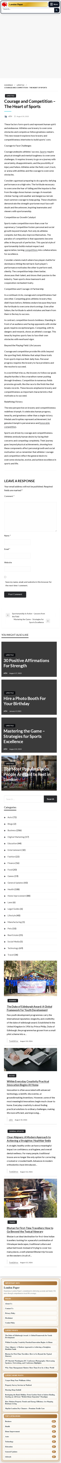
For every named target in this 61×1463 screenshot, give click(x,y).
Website (8, 562)
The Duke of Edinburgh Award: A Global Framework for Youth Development (29, 1008)
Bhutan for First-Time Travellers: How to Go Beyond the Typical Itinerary (30, 1229)
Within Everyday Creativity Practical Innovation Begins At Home (28, 1083)
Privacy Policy (10, 1313)
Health (11, 889)
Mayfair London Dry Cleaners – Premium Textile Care (25, 1408)
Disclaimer (9, 1318)
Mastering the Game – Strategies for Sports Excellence (24, 736)
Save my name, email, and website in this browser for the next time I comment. (28, 584)
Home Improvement (17, 895)
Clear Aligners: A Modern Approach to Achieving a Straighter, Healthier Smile (29, 1139)
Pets (10, 928)
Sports (43, 151)
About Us (8, 1303)
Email (7, 549)
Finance (11, 863)
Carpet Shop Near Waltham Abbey (18, 1380)
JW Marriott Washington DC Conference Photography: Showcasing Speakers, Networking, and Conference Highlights (30, 1362)
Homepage (8, 85)
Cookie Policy (10, 1323)
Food (10, 869)
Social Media (14, 941)
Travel (11, 954)
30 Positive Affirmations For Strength (26, 663)
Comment (9, 496)
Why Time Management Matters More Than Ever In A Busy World (29, 1368)
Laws (10, 902)
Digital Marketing (16, 837)
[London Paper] (4, 4)
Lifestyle (20, 85)
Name (7, 535)
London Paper (16, 4)
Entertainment (14, 850)
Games (11, 876)
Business (12, 830)
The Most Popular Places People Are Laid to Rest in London (27, 774)
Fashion (11, 856)
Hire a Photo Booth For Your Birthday (25, 701)
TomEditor (14, 1041)
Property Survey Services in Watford (18, 1385)
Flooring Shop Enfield (13, 1390)
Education (12, 843)
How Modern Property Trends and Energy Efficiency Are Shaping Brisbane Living (29, 1402)
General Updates (15, 882)
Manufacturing (15, 922)
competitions (31, 250)
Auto (10, 817)
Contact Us (9, 1308)
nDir (10, 116)
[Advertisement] (30, 46)
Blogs (10, 824)
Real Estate (13, 935)
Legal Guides (14, 909)
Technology (13, 948)
